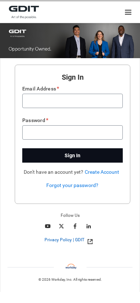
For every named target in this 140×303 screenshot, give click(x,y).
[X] (61, 226)
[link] (88, 240)
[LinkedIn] (89, 226)
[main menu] (128, 12)
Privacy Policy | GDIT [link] (64, 239)
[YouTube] (48, 226)
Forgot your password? (72, 185)
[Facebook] (75, 226)
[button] (72, 155)
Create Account (102, 172)
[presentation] (70, 240)
